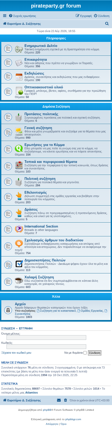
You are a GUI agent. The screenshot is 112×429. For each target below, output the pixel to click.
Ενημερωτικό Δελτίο (40, 46)
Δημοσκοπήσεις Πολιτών (44, 260)
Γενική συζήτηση (38, 128)
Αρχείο (20, 304)
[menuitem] (22, 16)
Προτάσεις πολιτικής (41, 114)
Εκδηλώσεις (34, 73)
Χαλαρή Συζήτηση (39, 277)
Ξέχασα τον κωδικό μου (16, 352)
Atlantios (31, 392)
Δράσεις (31, 209)
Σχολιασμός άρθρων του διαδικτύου (53, 240)
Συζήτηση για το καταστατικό (58, 310)
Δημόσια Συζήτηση (56, 106)
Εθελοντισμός (35, 192)
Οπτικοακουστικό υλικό (43, 87)
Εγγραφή (26, 328)
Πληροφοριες (56, 38)
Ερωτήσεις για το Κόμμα (44, 145)
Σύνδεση (8, 328)
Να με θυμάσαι (73, 352)
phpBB (47, 409)
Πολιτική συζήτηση (39, 179)
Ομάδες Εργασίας (92, 310)
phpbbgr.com (73, 419)
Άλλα (56, 296)
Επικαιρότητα (35, 60)
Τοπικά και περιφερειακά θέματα (50, 162)
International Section (41, 226)
